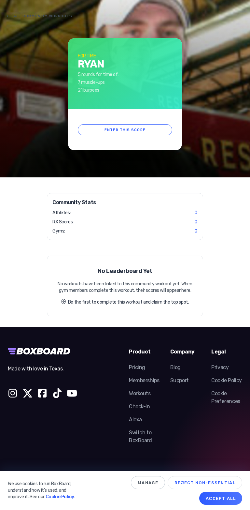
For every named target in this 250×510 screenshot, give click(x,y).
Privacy (220, 367)
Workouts (140, 393)
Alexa (135, 419)
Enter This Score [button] (125, 130)
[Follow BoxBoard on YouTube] (72, 394)
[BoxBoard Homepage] (42, 351)
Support (179, 380)
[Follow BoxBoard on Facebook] (42, 394)
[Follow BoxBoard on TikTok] (57, 394)
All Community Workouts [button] (42, 16)
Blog (175, 367)
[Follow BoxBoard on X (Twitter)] (28, 394)
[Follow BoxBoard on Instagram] (13, 394)
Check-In (139, 406)
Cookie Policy (226, 380)
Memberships (144, 380)
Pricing (137, 367)
